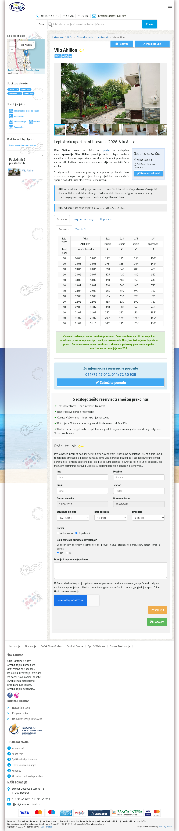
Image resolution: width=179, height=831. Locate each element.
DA (61, 553)
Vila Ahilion (28, 170)
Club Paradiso (46, 826)
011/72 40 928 (124, 374)
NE (70, 553)
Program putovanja (83, 219)
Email (60, 485)
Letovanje (58, 37)
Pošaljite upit (153, 44)
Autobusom (66, 533)
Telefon (117, 485)
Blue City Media (165, 826)
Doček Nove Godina (51, 646)
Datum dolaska (65, 498)
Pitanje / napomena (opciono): (71, 559)
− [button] (12, 49)
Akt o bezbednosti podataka (28, 776)
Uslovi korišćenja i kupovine (27, 719)
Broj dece (137, 512)
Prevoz (60, 528)
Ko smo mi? (18, 748)
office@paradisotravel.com (27, 804)
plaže (106, 150)
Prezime (117, 471)
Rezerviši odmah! (150, 173)
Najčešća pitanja (21, 708)
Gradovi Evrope (75, 646)
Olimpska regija (85, 37)
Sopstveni (84, 533)
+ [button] (12, 44)
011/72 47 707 (41, 799)
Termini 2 (80, 229)
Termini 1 (64, 229)
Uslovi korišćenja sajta (24, 765)
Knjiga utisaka (20, 713)
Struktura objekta (66, 512)
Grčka (70, 37)
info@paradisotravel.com (112, 16)
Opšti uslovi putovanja (24, 759)
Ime (59, 471)
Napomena (106, 219)
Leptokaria (103, 37)
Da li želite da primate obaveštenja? (77, 540)
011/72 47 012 (97, 374)
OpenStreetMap (32, 70)
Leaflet (11, 70)
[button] (164, 66)
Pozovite (158, 621)
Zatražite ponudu (112, 382)
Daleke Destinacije (120, 646)
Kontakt (16, 770)
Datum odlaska (121, 498)
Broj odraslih (101, 512)
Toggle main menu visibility (170, 6)
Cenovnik (62, 219)
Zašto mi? (17, 754)
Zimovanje (30, 646)
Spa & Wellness (96, 646)
